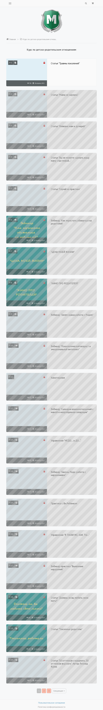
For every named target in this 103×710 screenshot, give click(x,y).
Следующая (58, 691)
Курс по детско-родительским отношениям (40, 39)
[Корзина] (93, 3)
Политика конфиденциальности (51, 707)
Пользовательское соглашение (51, 702)
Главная (12, 39)
